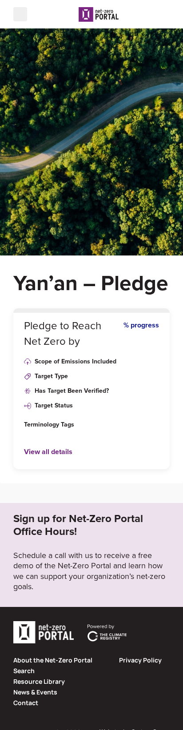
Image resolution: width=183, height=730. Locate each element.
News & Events (35, 692)
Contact (25, 702)
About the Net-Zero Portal (52, 660)
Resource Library (39, 681)
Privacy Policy (140, 660)
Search (24, 670)
